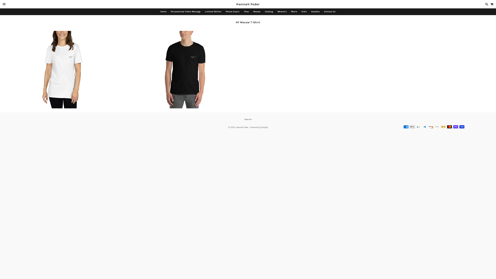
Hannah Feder (248, 4)
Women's (282, 11)
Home (163, 11)
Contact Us (330, 11)
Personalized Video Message (186, 11)
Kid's (304, 11)
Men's (294, 11)
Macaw (257, 11)
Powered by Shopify (259, 127)
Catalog (269, 11)
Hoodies (315, 11)
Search (248, 119)
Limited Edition (213, 11)
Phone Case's (232, 11)
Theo (246, 11)
